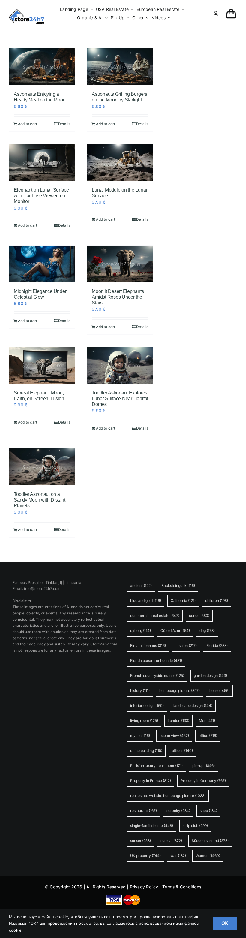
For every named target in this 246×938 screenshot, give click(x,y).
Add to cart (27, 124)
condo (199, 615)
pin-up (203, 765)
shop (208, 810)
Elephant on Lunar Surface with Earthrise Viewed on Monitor (41, 195)
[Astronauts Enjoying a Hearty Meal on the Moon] (42, 66)
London (178, 720)
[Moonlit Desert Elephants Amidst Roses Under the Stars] (120, 264)
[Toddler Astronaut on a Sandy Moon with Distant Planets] (42, 466)
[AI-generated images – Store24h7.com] (26, 11)
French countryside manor (157, 675)
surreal (171, 840)
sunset (140, 840)
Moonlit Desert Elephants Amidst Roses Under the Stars (118, 297)
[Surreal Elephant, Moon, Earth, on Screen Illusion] (42, 365)
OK (224, 923)
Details (64, 124)
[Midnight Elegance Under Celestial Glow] (42, 264)
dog (207, 630)
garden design (210, 675)
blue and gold (145, 600)
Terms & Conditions (181, 886)
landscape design (192, 705)
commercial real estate (154, 615)
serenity (178, 810)
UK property (145, 855)
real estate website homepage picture (168, 795)
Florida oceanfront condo (156, 660)
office (208, 735)
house (219, 690)
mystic (140, 735)
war (178, 855)
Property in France (150, 780)
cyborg (140, 630)
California (183, 600)
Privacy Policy (144, 886)
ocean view (174, 735)
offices (182, 750)
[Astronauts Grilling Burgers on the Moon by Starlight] (120, 66)
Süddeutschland (210, 840)
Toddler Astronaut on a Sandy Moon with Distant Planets (39, 500)
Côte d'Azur (175, 630)
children (216, 600)
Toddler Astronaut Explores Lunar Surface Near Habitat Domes (120, 398)
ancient (141, 585)
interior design (147, 705)
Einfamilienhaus (148, 645)
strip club (195, 825)
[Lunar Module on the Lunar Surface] (120, 162)
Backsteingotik (178, 585)
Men (207, 720)
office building (146, 750)
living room (144, 720)
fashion (186, 645)
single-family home (151, 825)
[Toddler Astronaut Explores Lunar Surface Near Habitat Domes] (120, 365)
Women (208, 855)
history (140, 690)
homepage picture (179, 690)
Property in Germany (203, 780)
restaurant (143, 810)
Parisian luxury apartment (156, 765)
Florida (217, 645)
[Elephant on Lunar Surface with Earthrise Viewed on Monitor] (42, 162)
